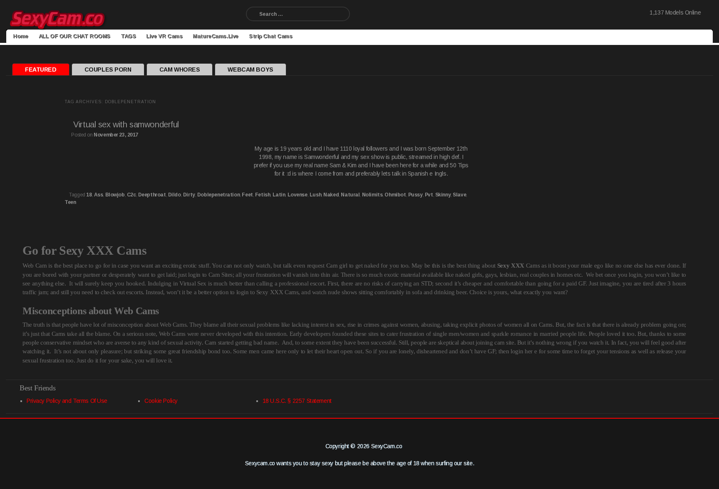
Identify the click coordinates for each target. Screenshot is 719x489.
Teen (70, 202)
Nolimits (372, 195)
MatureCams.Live (215, 36)
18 (89, 195)
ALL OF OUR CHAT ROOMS (74, 36)
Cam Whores (179, 69)
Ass (98, 195)
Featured (41, 69)
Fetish (262, 195)
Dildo (174, 195)
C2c (131, 195)
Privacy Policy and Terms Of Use (67, 400)
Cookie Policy (161, 400)
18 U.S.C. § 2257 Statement (297, 400)
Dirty (189, 195)
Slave (459, 195)
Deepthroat (152, 195)
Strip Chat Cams (271, 36)
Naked (331, 195)
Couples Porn (107, 69)
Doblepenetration (218, 195)
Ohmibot (395, 195)
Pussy (415, 195)
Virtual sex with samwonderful (126, 124)
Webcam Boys (250, 69)
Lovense (297, 195)
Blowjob (115, 195)
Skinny (443, 195)
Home (20, 36)
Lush (315, 195)
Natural (350, 195)
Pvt (429, 195)
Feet (247, 195)
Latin (279, 195)
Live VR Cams (164, 36)
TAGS (128, 36)
